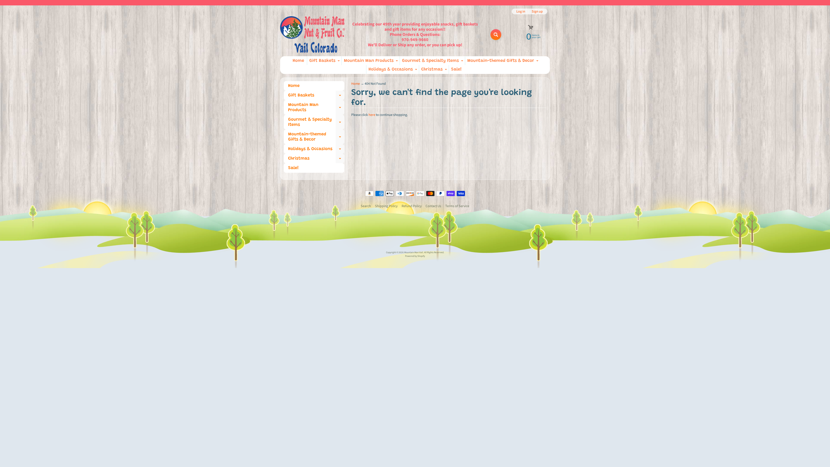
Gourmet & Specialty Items (433, 62)
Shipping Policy (386, 206)
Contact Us (433, 206)
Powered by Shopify (415, 256)
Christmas (434, 70)
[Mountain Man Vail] (312, 34)
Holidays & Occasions (393, 70)
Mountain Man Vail (413, 252)
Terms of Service (457, 206)
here (372, 114)
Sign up (537, 11)
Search (366, 206)
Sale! (456, 69)
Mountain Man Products (371, 62)
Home (298, 61)
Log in (520, 11)
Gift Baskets (325, 62)
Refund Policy (411, 206)
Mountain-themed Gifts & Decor (503, 62)
